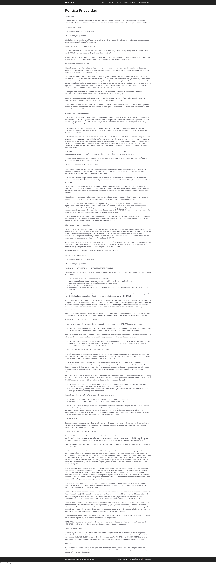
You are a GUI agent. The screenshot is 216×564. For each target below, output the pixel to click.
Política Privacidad (122, 559)
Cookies (132, 559)
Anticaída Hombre (144, 2)
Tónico (102, 2)
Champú (110, 2)
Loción (119, 2)
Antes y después (129, 2)
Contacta (148, 559)
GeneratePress (89, 559)
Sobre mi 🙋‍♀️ (140, 559)
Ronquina (70, 2)
